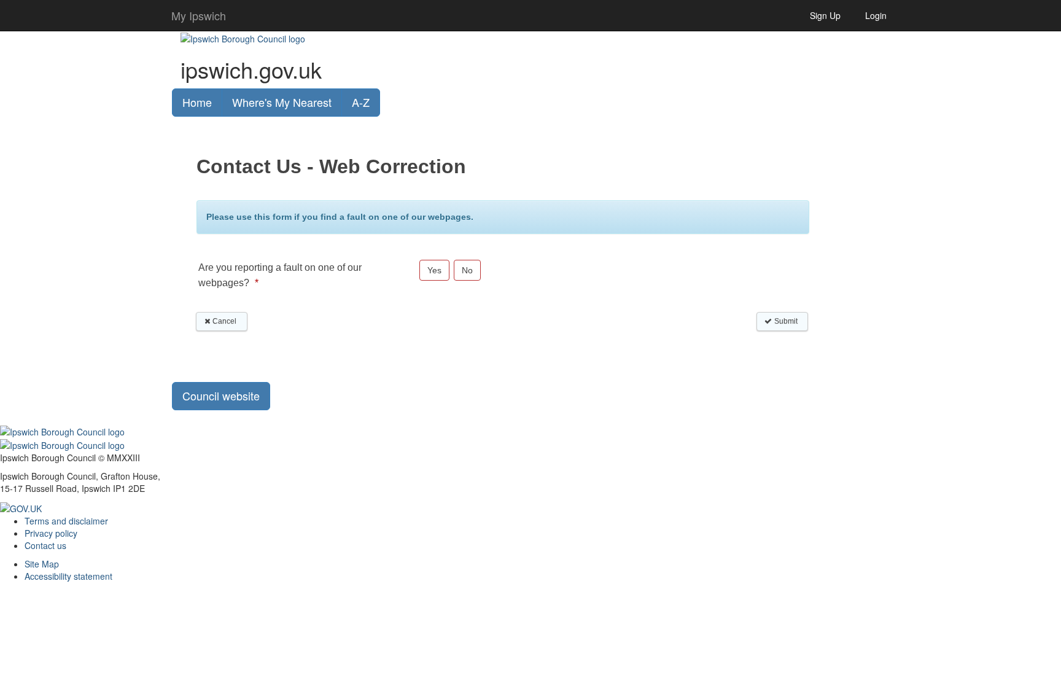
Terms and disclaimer (66, 521)
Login (876, 15)
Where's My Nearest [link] (282, 102)
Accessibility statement (68, 576)
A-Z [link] (361, 102)
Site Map (42, 564)
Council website (221, 395)
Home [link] (197, 102)
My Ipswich (198, 15)
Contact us (45, 545)
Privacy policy (51, 533)
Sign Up (825, 15)
